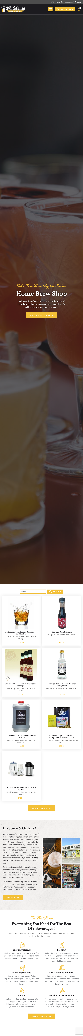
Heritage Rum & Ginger (62, 632)
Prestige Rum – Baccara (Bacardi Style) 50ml (62, 685)
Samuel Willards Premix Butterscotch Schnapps (21, 685)
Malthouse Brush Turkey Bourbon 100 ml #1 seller (21, 633)
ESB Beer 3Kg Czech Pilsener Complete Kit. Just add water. (61, 736)
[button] (50, 9)
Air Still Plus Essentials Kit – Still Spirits (21, 788)
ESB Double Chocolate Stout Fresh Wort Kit (21, 736)
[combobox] (33, 592)
